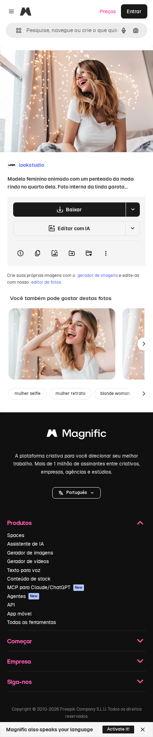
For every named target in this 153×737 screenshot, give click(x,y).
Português (76, 492)
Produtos (19, 522)
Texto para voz (24, 570)
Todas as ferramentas (31, 622)
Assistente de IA (25, 544)
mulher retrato (70, 393)
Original (46, 61)
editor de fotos (46, 282)
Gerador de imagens (30, 553)
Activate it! (118, 729)
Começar (19, 641)
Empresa (19, 661)
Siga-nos (19, 681)
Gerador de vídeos (28, 561)
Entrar (134, 11)
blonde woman (115, 393)
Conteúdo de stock (29, 579)
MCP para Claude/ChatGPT (45, 587)
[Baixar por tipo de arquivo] (133, 209)
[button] (76, 493)
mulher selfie (28, 393)
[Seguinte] (143, 344)
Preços (108, 11)
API (11, 605)
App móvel (19, 613)
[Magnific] (76, 434)
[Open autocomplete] (16, 30)
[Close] (142, 729)
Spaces (15, 535)
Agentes (22, 596)
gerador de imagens (98, 275)
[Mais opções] (106, 253)
